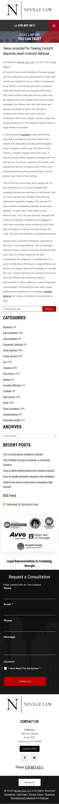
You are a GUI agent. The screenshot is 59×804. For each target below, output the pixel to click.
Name (7, 588)
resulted (25, 134)
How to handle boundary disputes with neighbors (29, 476)
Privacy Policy (36, 794)
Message (9, 637)
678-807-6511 (26, 25)
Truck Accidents (11, 408)
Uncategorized (10, 414)
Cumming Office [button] (29, 748)
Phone (8, 620)
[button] (54, 25)
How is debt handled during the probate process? (29, 470)
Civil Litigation (10, 338)
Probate (7, 391)
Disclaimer (9, 661)
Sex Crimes (9, 397)
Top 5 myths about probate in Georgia (23, 454)
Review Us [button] (29, 782)
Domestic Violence (13, 344)
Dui (5, 362)
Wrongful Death (11, 420)
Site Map (22, 794)
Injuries (6, 379)
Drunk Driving (10, 356)
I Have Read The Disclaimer (24, 668)
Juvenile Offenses (12, 385)
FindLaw (43, 798)
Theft (6, 402)
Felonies (7, 367)
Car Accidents (10, 332)
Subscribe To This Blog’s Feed (22, 504)
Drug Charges (10, 350)
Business (8, 327)
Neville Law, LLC (25, 62)
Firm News (9, 373)
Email (8, 604)
